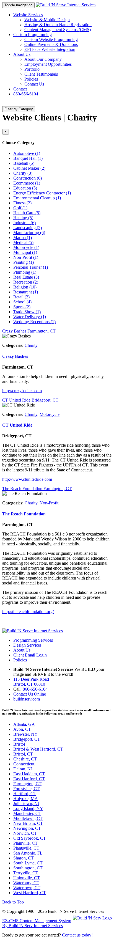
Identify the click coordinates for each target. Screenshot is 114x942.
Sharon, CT (23, 858)
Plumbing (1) (24, 272)
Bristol (19, 744)
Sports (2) (21, 306)
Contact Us (34, 84)
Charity (31, 345)
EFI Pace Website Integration (49, 49)
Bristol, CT (23, 754)
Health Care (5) (26, 212)
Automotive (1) (26, 153)
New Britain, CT (28, 823)
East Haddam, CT (29, 773)
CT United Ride (17, 425)
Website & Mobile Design (47, 19)
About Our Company (43, 59)
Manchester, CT (27, 813)
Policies (31, 79)
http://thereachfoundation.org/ (28, 611)
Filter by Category (18, 109)
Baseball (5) (23, 163)
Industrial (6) (24, 222)
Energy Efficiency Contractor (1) (42, 193)
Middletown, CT (28, 818)
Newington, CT (27, 828)
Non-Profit (49, 503)
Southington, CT (28, 868)
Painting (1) (23, 262)
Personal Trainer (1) (30, 267)
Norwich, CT (25, 833)
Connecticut (23, 764)
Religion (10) (25, 287)
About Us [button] (21, 54)
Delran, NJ (22, 769)
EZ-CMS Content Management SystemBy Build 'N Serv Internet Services (36, 923)
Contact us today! (77, 935)
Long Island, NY (28, 808)
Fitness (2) (22, 203)
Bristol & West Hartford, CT (38, 749)
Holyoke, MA (25, 798)
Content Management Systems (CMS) (57, 29)
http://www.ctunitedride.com (27, 479)
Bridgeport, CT (26, 739)
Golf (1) (20, 207)
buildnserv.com (26, 699)
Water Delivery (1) (29, 316)
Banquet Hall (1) (28, 158)
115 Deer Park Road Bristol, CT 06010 (31, 681)
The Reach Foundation (24, 514)
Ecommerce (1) (26, 183)
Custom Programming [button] (32, 34)
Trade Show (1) (27, 311)
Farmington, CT (27, 783)
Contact (20, 89)
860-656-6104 (25, 94)
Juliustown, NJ (26, 803)
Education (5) (25, 188)
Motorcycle (49, 414)
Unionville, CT (26, 877)
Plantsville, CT (26, 848)
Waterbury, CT (26, 882)
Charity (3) (22, 173)
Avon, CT (22, 729)
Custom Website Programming (51, 39)
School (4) (22, 302)
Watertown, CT (26, 887)
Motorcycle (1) (26, 247)
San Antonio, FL (28, 853)
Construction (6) (27, 178)
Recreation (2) (25, 282)
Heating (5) (23, 217)
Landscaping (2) (27, 227)
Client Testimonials (41, 74)
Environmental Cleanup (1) (37, 198)
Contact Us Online (29, 694)
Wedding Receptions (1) (34, 321)
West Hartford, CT (29, 892)
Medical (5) (23, 242)
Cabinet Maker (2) (29, 168)
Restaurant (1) (25, 292)
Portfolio (32, 69)
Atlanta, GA (24, 724)
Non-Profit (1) (25, 257)
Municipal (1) (25, 252)
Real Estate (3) (26, 277)
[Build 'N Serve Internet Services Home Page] (32, 630)
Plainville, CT (25, 843)
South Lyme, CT (28, 863)
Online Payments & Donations (51, 44)
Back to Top (13, 902)
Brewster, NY (25, 734)
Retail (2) (21, 297)
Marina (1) (22, 237)
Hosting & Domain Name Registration (58, 24)
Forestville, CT (26, 788)
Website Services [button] (28, 14)
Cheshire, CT (25, 759)
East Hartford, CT (29, 778)
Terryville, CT (25, 872)
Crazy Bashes (15, 356)
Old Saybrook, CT (29, 838)
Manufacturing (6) (29, 232)
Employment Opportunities (48, 64)
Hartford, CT (24, 793)
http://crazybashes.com (22, 390)
